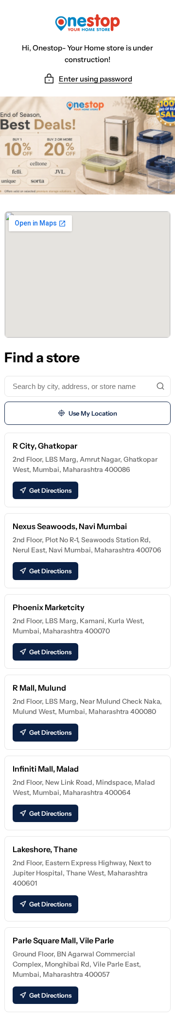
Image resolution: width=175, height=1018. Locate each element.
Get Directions (50, 490)
